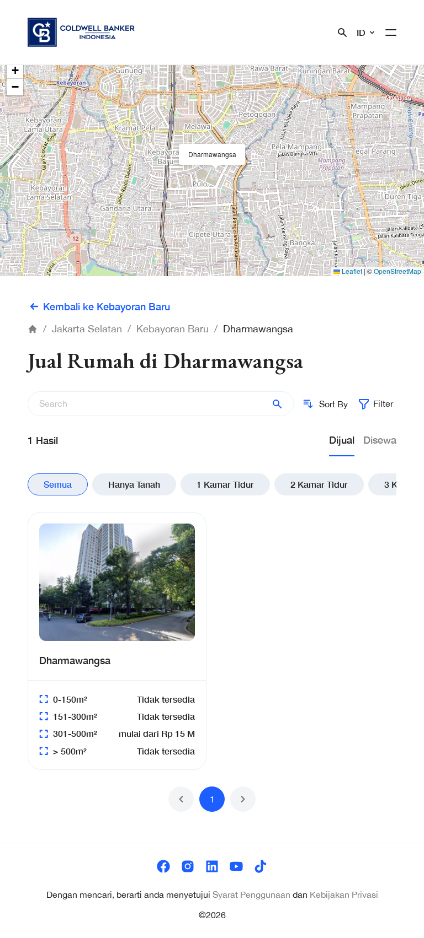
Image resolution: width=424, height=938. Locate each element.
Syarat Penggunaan (251, 894)
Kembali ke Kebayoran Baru (106, 306)
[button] (212, 155)
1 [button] (212, 799)
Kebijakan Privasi (344, 894)
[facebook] (163, 866)
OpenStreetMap (397, 271)
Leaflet (351, 271)
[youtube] (236, 866)
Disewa (379, 440)
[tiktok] (260, 866)
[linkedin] (212, 866)
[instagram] (187, 866)
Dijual (341, 440)
